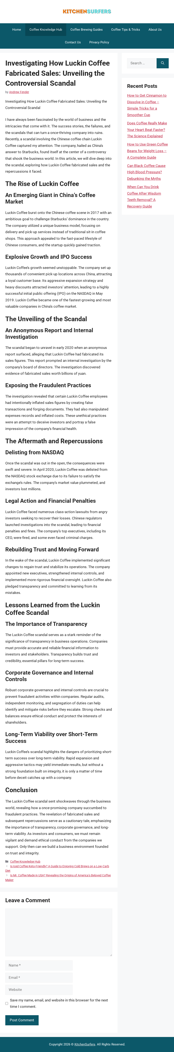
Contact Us (73, 42)
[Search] (163, 63)
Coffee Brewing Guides (86, 30)
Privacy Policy (99, 42)
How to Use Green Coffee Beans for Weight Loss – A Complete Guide (147, 150)
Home (16, 30)
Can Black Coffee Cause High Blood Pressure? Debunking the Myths (146, 172)
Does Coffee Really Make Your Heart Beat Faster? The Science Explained (147, 129)
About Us (155, 30)
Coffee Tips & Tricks (125, 30)
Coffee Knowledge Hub (45, 30)
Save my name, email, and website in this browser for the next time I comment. (59, 1003)
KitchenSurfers (84, 1044)
